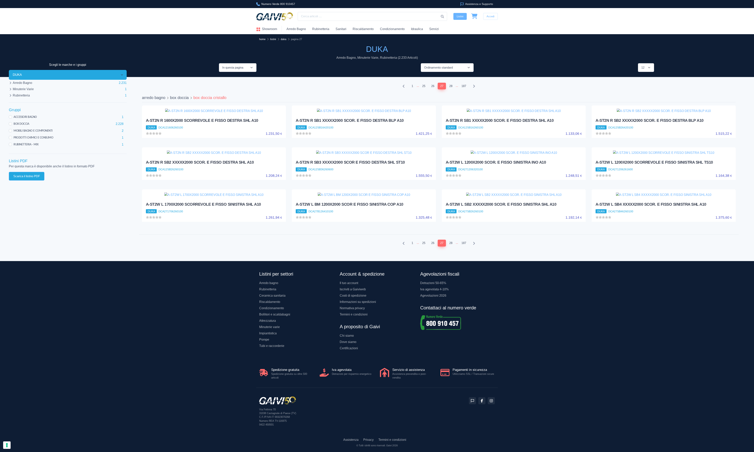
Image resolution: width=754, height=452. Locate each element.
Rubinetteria (320, 29)
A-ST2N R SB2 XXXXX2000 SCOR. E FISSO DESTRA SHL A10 (200, 162)
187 (463, 86)
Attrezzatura (267, 320)
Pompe (264, 339)
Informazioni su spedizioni (358, 301)
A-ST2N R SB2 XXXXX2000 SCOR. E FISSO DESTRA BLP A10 (650, 120)
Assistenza (351, 439)
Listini (460, 16)
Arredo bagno (268, 283)
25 (423, 86)
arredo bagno (153, 97)
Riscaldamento (363, 29)
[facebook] (481, 400)
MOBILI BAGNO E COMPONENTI (33, 130)
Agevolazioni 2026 (433, 295)
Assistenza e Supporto (479, 4)
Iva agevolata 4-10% (434, 289)
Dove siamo (348, 342)
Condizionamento (271, 308)
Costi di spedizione (353, 295)
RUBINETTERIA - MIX (26, 144)
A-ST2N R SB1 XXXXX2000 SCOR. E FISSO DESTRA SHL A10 (500, 120)
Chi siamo (347, 335)
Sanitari (341, 29)
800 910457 (278, 4)
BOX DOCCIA (21, 123)
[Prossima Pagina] (474, 86)
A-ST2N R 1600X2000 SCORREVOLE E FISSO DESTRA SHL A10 (202, 120)
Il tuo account (349, 283)
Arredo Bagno (296, 29)
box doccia (179, 97)
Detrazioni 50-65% (433, 283)
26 (432, 86)
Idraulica (417, 29)
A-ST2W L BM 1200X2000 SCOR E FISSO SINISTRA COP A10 (349, 204)
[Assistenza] (472, 400)
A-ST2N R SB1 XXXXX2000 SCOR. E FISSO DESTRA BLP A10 (350, 120)
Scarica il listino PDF (26, 176)
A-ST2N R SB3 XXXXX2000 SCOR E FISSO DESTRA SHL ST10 (350, 162)
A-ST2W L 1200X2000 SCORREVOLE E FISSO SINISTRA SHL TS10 (654, 162)
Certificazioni (349, 348)
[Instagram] (491, 400)
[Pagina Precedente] (403, 86)
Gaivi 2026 (392, 445)
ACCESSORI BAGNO (25, 116)
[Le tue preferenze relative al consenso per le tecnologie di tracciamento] (7, 445)
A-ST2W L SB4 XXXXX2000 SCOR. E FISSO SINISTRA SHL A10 (651, 204)
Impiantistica (268, 333)
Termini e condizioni (354, 314)
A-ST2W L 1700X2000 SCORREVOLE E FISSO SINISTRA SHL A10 (203, 204)
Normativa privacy (352, 308)
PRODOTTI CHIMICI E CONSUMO (33, 137)
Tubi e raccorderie (271, 345)
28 (450, 86)
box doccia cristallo (209, 97)
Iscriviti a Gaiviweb (353, 289)
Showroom (269, 29)
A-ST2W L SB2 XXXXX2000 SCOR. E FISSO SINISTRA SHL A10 (501, 204)
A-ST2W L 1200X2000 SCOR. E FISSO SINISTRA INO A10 (496, 162)
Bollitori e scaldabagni (274, 314)
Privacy (368, 439)
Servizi (434, 29)
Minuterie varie (269, 327)
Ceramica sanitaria (272, 295)
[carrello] (474, 16)
